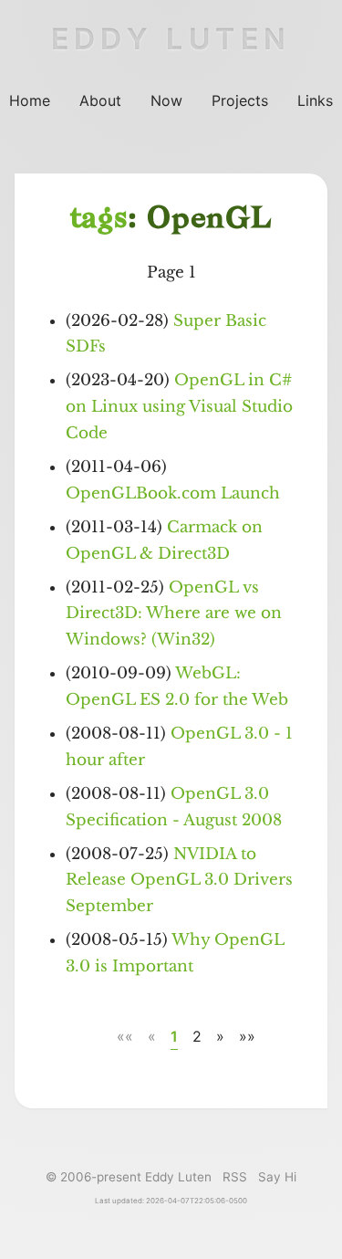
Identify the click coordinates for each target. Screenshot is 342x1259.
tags (99, 220)
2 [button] (197, 1036)
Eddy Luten (171, 39)
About (100, 100)
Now (166, 100)
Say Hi (277, 1177)
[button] (125, 1037)
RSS (235, 1177)
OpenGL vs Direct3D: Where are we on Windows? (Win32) (174, 614)
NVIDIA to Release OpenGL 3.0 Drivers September (179, 881)
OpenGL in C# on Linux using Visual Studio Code (179, 407)
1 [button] (174, 1036)
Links (315, 100)
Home (29, 100)
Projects (240, 100)
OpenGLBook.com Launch (173, 493)
